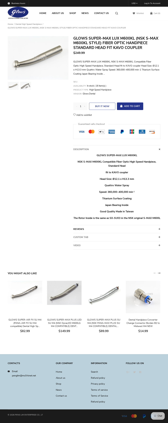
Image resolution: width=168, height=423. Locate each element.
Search (94, 371)
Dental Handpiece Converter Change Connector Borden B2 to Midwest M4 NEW (143, 323)
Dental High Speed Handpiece (28, 24)
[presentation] (155, 273)
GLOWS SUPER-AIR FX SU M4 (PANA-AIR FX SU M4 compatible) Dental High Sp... (25, 323)
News (59, 389)
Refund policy (98, 377)
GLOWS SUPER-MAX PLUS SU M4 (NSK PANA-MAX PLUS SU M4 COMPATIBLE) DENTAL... (103, 323)
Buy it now (102, 106)
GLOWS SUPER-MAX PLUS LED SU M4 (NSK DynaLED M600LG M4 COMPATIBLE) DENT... (64, 323)
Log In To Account (152, 3)
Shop (58, 383)
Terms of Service (99, 395)
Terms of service (99, 389)
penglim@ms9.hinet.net (24, 375)
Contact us (61, 395)
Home (10, 24)
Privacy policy (98, 383)
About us (60, 377)
